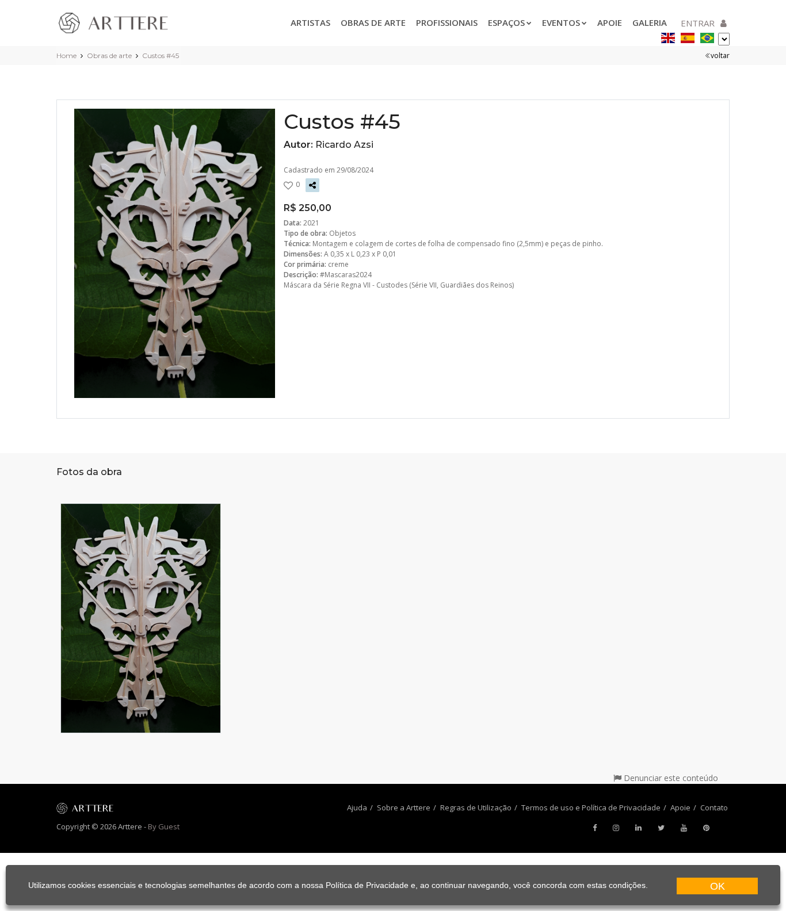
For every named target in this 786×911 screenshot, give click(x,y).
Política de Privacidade (367, 885)
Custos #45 (160, 55)
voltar (720, 55)
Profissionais (447, 22)
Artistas (310, 22)
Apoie (609, 22)
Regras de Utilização (476, 807)
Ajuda (357, 807)
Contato (714, 807)
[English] (668, 36)
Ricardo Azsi (344, 144)
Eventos (561, 22)
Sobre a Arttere (403, 807)
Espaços (506, 22)
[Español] (687, 36)
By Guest (164, 826)
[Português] (707, 36)
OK (717, 886)
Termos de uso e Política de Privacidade (591, 807)
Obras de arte (373, 22)
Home (66, 55)
